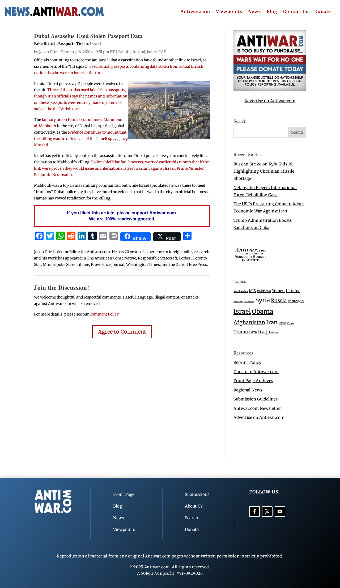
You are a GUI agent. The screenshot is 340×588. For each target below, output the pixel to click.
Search (191, 517)
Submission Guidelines (255, 399)
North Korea (249, 301)
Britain (124, 51)
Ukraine (293, 290)
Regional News (247, 390)
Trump (240, 331)
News (254, 12)
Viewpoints (229, 12)
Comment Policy (104, 314)
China (290, 323)
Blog (272, 12)
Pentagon (296, 301)
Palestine (238, 301)
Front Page (123, 494)
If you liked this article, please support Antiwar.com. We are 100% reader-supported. (122, 216)
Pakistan (264, 291)
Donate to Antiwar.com (256, 371)
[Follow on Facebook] (254, 511)
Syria (262, 300)
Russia (279, 300)
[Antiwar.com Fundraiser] (269, 89)
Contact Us (295, 12)
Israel (152, 51)
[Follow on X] (267, 511)
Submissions (197, 494)
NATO (282, 323)
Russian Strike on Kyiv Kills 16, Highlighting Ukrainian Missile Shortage (263, 171)
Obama (262, 311)
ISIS (252, 291)
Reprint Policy (247, 362)
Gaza (253, 332)
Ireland (139, 51)
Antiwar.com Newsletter (257, 408)
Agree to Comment (122, 331)
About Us (193, 506)
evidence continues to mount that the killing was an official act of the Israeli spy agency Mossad (81, 138)
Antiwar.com (195, 12)
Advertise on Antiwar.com (269, 100)
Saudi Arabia (240, 291)
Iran (272, 322)
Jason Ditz (48, 51)
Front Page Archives (253, 380)
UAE (162, 51)
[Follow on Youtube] (280, 511)
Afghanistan (249, 322)
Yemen (278, 290)
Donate (322, 12)
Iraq (262, 332)
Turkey (273, 332)
